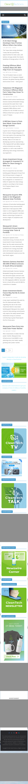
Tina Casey (9, 47)
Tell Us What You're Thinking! (18, 201)
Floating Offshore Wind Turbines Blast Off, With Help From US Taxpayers (12, 67)
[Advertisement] (14, 407)
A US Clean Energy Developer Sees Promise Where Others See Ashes (12, 43)
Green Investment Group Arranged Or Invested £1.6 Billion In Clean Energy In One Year (13, 162)
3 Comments (14, 96)
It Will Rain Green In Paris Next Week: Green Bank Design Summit (12, 123)
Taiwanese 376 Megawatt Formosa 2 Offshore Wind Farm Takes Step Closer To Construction (13, 91)
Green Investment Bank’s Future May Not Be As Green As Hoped (14, 293)
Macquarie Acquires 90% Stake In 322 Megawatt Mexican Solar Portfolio (12, 197)
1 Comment (14, 47)
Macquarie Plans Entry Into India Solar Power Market (13, 327)
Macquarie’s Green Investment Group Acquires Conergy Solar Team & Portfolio (13, 229)
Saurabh (8, 331)
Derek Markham (10, 128)
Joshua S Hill (9, 96)
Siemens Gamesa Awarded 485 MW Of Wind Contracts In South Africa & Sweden (13, 263)
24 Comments (14, 72)
